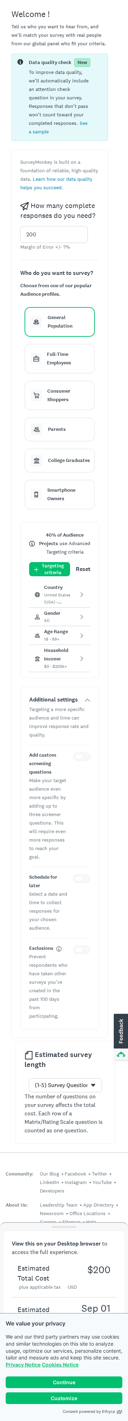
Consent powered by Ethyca (89, 1411)
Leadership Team (59, 1205)
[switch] (83, 757)
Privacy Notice (23, 1365)
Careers (48, 1222)
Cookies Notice (60, 1365)
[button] (59, 322)
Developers (52, 1191)
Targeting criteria (53, 569)
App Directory (98, 1205)
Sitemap (71, 1222)
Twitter (99, 1174)
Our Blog (49, 1174)
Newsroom (52, 1213)
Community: (19, 1174)
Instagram (76, 1182)
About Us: (17, 1205)
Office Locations (87, 1213)
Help (91, 1222)
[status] (59, 97)
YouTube (102, 1182)
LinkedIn (49, 1182)
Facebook (75, 1174)
